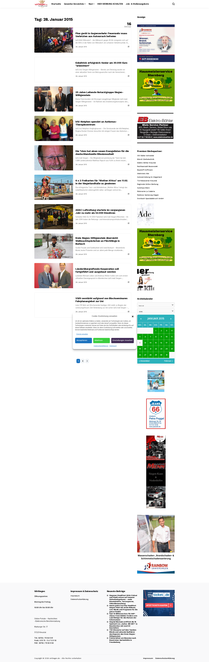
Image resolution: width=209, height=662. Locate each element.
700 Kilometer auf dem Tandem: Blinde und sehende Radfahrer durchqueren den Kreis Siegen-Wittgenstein (122, 633)
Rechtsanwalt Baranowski (147, 166)
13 (145, 343)
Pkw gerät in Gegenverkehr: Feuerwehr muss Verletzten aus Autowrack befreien (101, 35)
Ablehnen (98, 340)
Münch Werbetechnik (145, 159)
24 (167, 349)
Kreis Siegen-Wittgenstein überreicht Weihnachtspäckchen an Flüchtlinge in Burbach (97, 240)
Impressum (113, 346)
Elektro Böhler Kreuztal (146, 163)
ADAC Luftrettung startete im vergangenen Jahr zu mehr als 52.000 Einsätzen (100, 211)
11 (171, 336)
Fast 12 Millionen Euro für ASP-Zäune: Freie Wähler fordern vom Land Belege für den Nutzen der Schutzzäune (123, 617)
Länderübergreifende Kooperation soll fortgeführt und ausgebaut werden (97, 270)
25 (172, 349)
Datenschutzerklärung (101, 346)
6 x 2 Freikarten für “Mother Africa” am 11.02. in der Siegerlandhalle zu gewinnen (101, 182)
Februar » (168, 361)
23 (161, 349)
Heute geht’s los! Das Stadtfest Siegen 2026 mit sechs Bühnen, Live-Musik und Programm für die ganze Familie (123, 609)
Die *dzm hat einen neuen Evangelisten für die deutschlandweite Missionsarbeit (102, 152)
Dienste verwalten (82, 334)
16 (161, 343)
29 (156, 355)
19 (140, 349)
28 (150, 355)
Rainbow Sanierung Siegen (148, 195)
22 (156, 349)
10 (167, 336)
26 (140, 355)
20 (145, 349)
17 (166, 343)
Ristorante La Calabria (146, 191)
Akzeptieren (81, 340)
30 (161, 355)
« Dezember (144, 361)
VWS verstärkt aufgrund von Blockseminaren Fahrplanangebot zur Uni (101, 300)
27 (145, 355)
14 (150, 343)
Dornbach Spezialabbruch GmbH (150, 198)
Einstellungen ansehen (122, 340)
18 (172, 343)
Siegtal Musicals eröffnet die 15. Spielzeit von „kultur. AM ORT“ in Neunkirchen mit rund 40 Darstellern (123, 625)
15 (156, 343)
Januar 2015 (155, 318)
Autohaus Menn (143, 188)
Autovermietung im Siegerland (149, 177)
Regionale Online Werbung (147, 184)
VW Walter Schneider (145, 156)
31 (166, 355)
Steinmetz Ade (143, 173)
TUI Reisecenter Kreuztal (147, 181)
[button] (132, 316)
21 (150, 349)
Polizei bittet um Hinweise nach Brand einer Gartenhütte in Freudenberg (122, 640)
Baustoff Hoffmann (145, 170)
